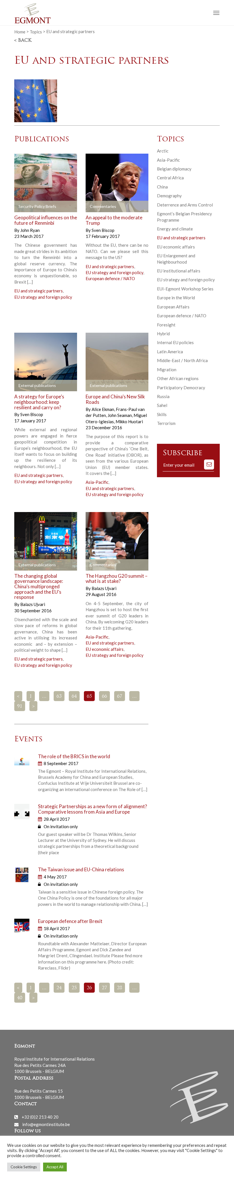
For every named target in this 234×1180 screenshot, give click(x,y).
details (59, 206)
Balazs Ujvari (32, 604)
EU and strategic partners (38, 290)
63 (59, 696)
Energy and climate (175, 228)
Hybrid (163, 333)
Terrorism (166, 423)
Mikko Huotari (129, 421)
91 (19, 706)
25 (74, 988)
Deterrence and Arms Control (185, 204)
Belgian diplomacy (174, 168)
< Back (22, 40)
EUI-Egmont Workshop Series (185, 288)
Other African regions (178, 378)
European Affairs (173, 306)
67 (119, 696)
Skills (162, 414)
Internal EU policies (175, 342)
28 (119, 988)
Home (19, 31)
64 (74, 696)
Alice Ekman (103, 409)
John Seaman (120, 415)
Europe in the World (176, 297)
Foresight (166, 324)
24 (59, 988)
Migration (166, 369)
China (162, 186)
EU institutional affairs (178, 270)
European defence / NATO (110, 278)
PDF (23, 206)
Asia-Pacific (97, 482)
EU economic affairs (105, 649)
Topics (36, 31)
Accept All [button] (55, 1167)
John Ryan (30, 230)
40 (19, 998)
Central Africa (170, 177)
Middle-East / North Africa (182, 360)
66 (104, 696)
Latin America (170, 351)
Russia (163, 396)
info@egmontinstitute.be (46, 1124)
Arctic (162, 150)
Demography (169, 195)
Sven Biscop (103, 230)
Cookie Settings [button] (24, 1167)
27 (104, 988)
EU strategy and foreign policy (43, 297)
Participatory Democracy (181, 387)
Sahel (162, 405)
